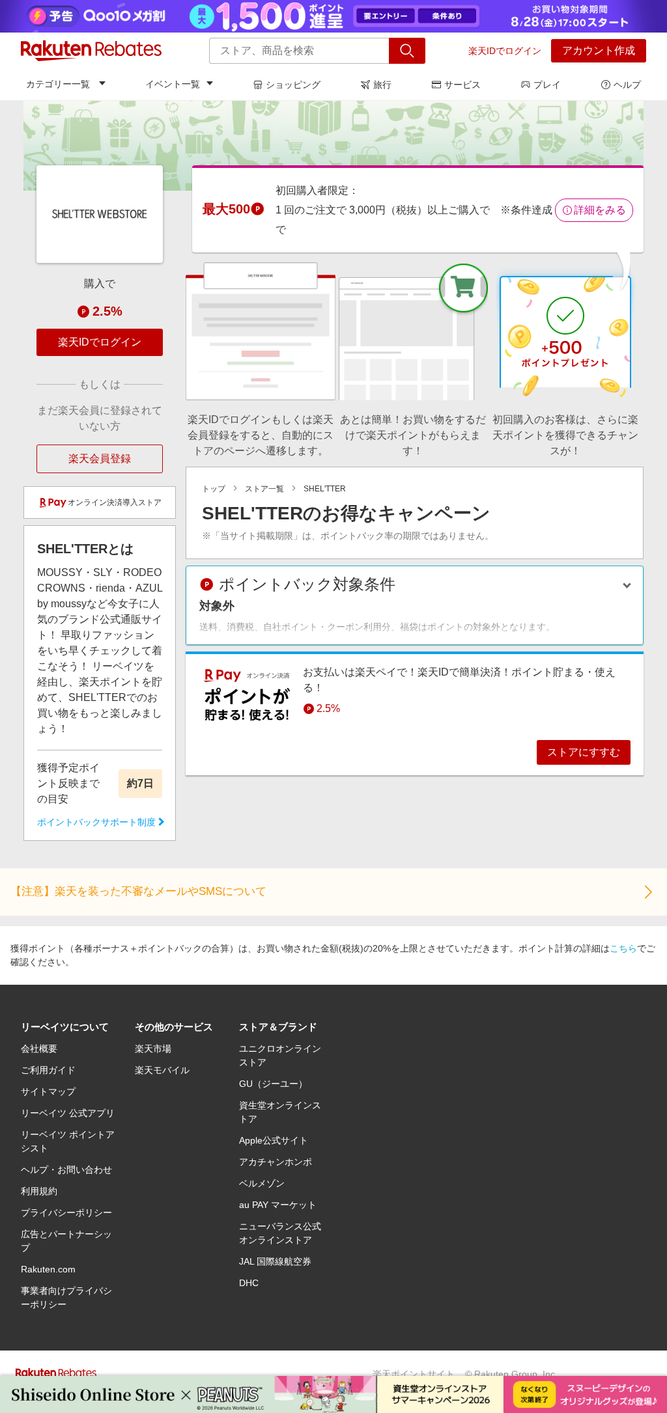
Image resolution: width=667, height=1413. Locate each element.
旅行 (382, 84)
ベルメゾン (262, 1183)
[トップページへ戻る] (91, 51)
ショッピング (293, 84)
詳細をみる (600, 209)
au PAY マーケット (278, 1205)
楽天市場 (153, 1048)
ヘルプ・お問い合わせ (66, 1169)
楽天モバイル (162, 1070)
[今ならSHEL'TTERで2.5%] (333, 145)
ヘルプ (627, 84)
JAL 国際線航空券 (275, 1261)
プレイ (547, 84)
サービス (462, 84)
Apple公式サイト (273, 1140)
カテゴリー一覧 (58, 84)
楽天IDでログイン (504, 51)
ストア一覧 (264, 488)
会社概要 (39, 1048)
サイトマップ (48, 1091)
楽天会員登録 (99, 458)
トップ (213, 488)
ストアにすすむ (583, 752)
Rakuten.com (48, 1269)
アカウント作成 (598, 50)
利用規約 (39, 1191)
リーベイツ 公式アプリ (68, 1113)
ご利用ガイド (48, 1070)
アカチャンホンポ (275, 1162)
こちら (623, 948)
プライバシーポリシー (66, 1212)
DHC (249, 1283)
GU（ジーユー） (273, 1083)
